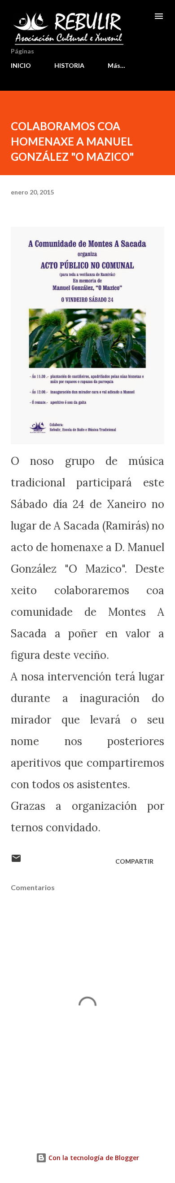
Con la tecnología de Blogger (93, 1157)
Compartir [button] (134, 861)
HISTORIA (69, 65)
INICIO (21, 65)
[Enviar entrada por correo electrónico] (16, 861)
